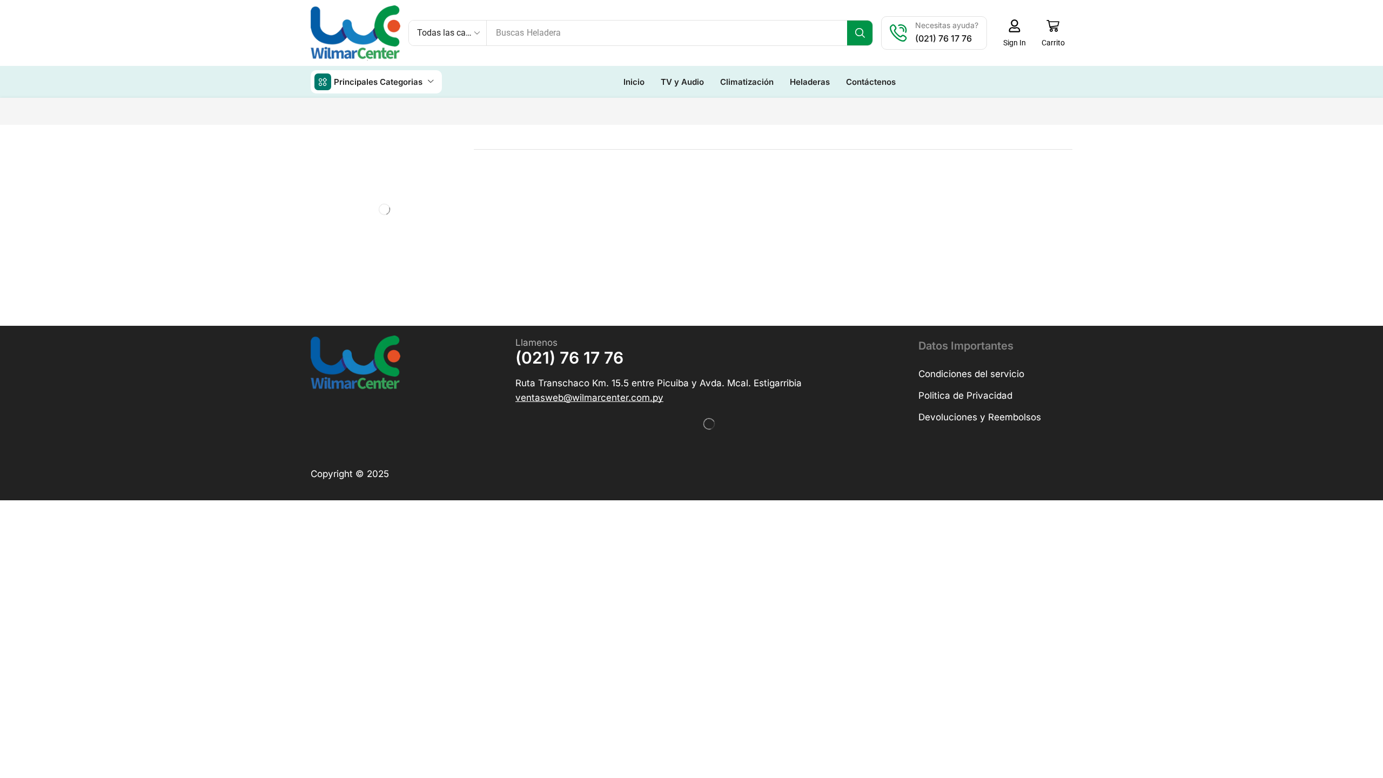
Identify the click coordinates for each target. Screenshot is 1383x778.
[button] (1014, 32)
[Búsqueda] (859, 33)
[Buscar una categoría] (432, 180)
